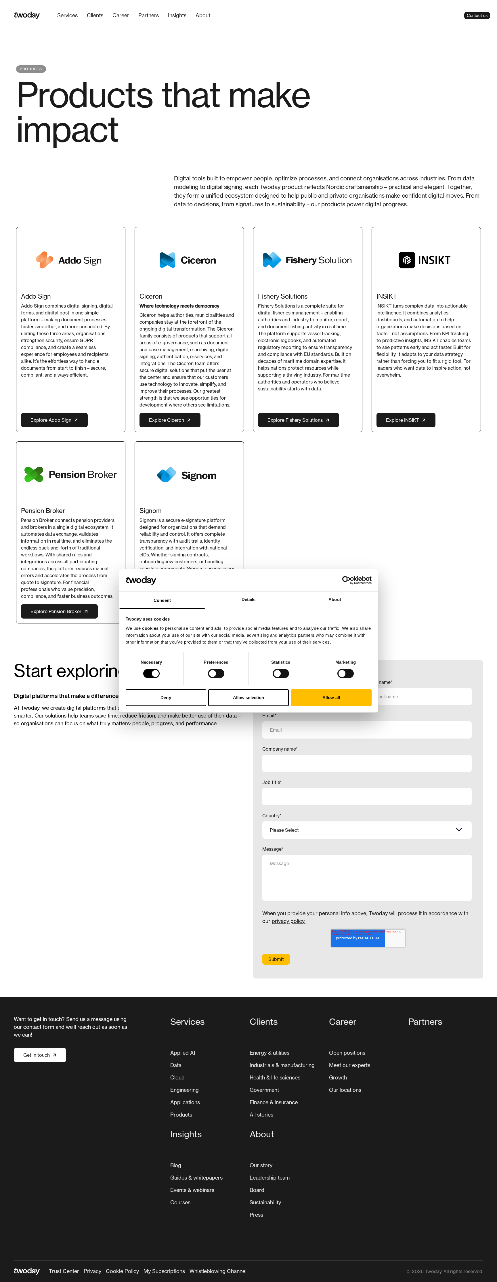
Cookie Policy (122, 1271)
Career (120, 15)
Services (67, 15)
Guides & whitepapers (196, 1177)
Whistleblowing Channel (218, 1271)
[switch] (216, 673)
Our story (261, 1165)
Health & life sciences (275, 1077)
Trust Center (64, 1271)
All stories (261, 1114)
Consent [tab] (162, 600)
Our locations (345, 1090)
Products (181, 1114)
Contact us (477, 15)
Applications (185, 1102)
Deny (165, 697)
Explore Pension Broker (55, 611)
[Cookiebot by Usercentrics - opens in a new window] (346, 580)
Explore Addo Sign (50, 420)
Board (257, 1190)
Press (256, 1215)
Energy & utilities (269, 1053)
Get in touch (36, 1055)
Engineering (184, 1090)
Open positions (347, 1053)
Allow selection (248, 697)
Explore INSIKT (402, 420)
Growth (338, 1077)
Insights (177, 15)
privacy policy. (288, 921)
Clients (95, 15)
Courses (180, 1202)
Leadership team (270, 1177)
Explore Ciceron (166, 420)
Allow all (331, 697)
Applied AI (182, 1053)
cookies (150, 628)
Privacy (92, 1271)
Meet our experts (349, 1065)
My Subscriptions (164, 1271)
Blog (175, 1165)
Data (175, 1065)
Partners (148, 15)
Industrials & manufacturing (282, 1065)
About (203, 15)
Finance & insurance (274, 1102)
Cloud (177, 1077)
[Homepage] (27, 15)
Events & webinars (192, 1190)
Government (264, 1090)
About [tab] (334, 599)
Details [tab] (249, 599)
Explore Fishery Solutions (295, 420)
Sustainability (265, 1202)
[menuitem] (67, 15)
